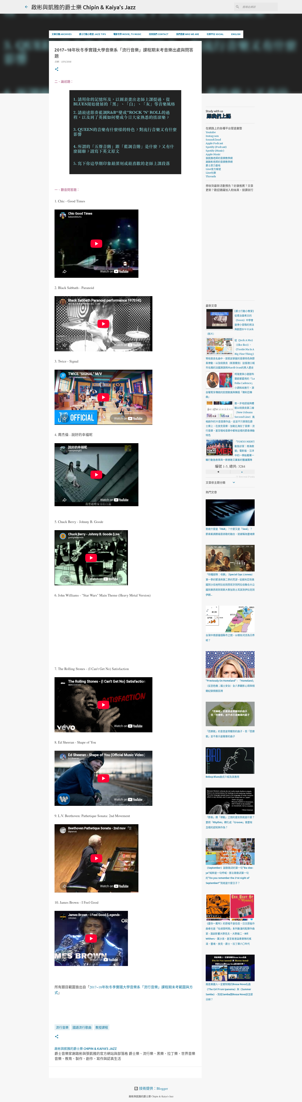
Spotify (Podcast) (216, 147)
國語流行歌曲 (82, 1027)
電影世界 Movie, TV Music (127, 34)
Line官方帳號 (213, 169)
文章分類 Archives (61, 34)
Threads (211, 176)
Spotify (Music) (215, 150)
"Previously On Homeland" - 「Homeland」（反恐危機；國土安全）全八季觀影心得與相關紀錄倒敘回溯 (230, 685)
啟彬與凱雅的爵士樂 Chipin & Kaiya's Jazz (83, 7)
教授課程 (101, 1027)
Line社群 (211, 172)
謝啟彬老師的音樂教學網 (219, 161)
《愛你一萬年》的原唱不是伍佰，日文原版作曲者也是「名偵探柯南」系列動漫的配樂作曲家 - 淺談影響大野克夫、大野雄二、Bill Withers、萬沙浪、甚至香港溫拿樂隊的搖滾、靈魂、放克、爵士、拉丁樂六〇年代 (230, 933)
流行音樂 (62, 1027)
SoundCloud (213, 139)
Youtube (211, 132)
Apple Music (213, 154)
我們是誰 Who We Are (187, 34)
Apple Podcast (214, 143)
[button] (57, 69)
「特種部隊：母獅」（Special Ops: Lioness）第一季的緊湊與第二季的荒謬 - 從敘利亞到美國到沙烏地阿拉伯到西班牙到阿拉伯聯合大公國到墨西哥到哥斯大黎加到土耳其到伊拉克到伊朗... (230, 584)
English (235, 34)
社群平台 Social (215, 34)
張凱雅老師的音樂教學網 (219, 158)
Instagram (212, 136)
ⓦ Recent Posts (245, 476)
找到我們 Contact (158, 34)
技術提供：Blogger (153, 1088)
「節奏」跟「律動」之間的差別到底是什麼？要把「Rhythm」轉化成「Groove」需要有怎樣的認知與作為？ (230, 822)
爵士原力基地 (213, 165)
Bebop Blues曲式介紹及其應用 (222, 776)
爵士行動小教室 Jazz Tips (92, 34)
